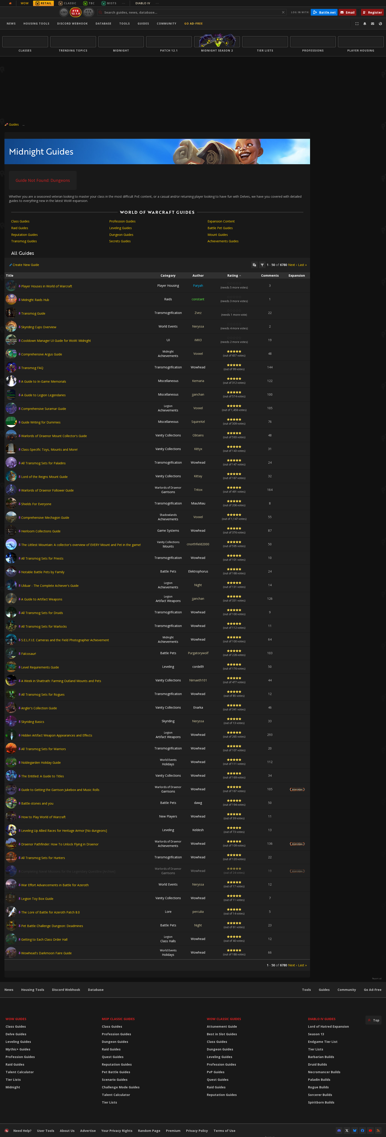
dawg (198, 803)
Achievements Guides (223, 241)
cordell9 (198, 666)
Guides (143, 23)
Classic (70, 3)
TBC (92, 3)
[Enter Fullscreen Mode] (357, 23)
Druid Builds (317, 1064)
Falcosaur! (28, 653)
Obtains (198, 435)
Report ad (377, 978)
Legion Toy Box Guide (37, 898)
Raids (168, 299)
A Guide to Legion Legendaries (43, 395)
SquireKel (198, 421)
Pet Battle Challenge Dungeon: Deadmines (52, 926)
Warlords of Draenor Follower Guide (47, 490)
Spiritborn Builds (321, 1102)
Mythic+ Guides (18, 1049)
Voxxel (198, 353)
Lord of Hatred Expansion (328, 1026)
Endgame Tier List (323, 1041)
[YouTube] (370, 1130)
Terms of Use (224, 1131)
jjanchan (198, 394)
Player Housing (168, 285)
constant (198, 299)
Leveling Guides (120, 228)
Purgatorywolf (198, 653)
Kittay (198, 476)
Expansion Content (221, 221)
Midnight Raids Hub (35, 300)
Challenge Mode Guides (121, 1087)
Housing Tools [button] (36, 23)
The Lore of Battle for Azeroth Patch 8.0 (50, 912)
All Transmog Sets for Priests (42, 558)
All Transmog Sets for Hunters (43, 858)
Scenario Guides (115, 1079)
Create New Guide (26, 265)
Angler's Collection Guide (39, 708)
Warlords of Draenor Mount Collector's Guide (54, 436)
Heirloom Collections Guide (41, 531)
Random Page (149, 1131)
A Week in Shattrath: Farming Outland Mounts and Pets (61, 681)
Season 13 (316, 1034)
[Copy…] (254, 264)
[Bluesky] (354, 1130)
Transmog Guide (33, 313)
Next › (292, 265)
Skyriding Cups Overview (38, 327)
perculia (198, 911)
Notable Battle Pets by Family (42, 572)
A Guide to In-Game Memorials (43, 381)
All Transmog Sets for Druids (42, 613)
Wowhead (198, 367)
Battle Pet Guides (220, 228)
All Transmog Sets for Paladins (43, 463)
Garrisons (168, 490)
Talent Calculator (20, 1072)
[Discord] (339, 1130)
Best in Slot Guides (222, 1034)
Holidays (168, 762)
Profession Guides (122, 221)
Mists (111, 3)
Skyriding (168, 721)
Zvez (198, 313)
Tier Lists (13, 1079)
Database (103, 23)
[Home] (29, 12)
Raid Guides (19, 228)
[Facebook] (362, 1130)
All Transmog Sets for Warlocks (44, 626)
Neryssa (198, 326)
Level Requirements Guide (40, 667)
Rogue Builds (318, 1087)
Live (64, 12)
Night (198, 585)
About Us (67, 1131)
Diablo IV (147, 3)
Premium (173, 1131)
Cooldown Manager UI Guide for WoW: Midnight (56, 340)
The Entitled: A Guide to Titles (42, 776)
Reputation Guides (24, 234)
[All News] (10, 3)
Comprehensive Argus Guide (41, 354)
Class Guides (20, 221)
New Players (168, 816)
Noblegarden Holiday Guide (41, 762)
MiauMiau (198, 503)
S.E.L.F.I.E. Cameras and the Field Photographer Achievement (65, 640)
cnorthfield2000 (198, 544)
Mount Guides (218, 234)
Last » (302, 265)
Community (166, 23)
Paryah (198, 285)
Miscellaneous (168, 381)
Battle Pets (168, 571)
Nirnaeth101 (198, 680)
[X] (347, 1130)
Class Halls (168, 939)
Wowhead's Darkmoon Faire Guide (46, 953)
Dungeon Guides (121, 234)
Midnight (13, 1087)
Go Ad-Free (193, 23)
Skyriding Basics (32, 722)
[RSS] (378, 1130)
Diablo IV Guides (322, 1019)
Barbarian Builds (321, 1057)
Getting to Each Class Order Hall (44, 939)
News (11, 23)
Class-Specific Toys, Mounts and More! (49, 449)
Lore (168, 911)
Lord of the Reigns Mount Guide (44, 477)
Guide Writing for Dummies (41, 422)
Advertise (88, 1131)
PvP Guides (215, 1072)
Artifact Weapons (168, 599)
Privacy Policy (197, 1131)
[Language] (380, 23)
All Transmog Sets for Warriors (43, 749)
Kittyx (198, 449)
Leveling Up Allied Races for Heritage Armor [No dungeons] (64, 830)
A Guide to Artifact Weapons (41, 599)
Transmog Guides (24, 241)
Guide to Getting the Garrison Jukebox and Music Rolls (60, 790)
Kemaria (198, 381)
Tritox (198, 490)
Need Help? (22, 1131)
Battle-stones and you (37, 803)
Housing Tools (32, 990)
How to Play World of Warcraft (43, 817)
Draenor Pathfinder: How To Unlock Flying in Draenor (60, 844)
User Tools (45, 1131)
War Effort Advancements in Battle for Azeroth (55, 885)
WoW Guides (16, 1019)
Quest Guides (113, 1057)
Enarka (198, 707)
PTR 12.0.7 (88, 12)
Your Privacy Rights (116, 1131)
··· (123, 3)
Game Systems (168, 530)
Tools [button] (124, 23)
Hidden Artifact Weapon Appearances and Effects (56, 735)
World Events (168, 326)
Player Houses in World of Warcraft (46, 286)
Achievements (168, 354)
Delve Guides (16, 1034)
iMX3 (198, 340)
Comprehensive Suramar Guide (43, 409)
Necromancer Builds (324, 1072)
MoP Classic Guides (118, 1019)
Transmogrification (168, 313)
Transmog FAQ (32, 368)
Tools (306, 990)
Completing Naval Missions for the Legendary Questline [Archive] (68, 871)
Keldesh (198, 830)
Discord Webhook (72, 23)
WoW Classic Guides (224, 1019)
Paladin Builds (319, 1079)
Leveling (168, 666)
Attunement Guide (222, 1026)
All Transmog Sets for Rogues (43, 694)
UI (168, 340)
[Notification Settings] (364, 23)
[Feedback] (372, 23)
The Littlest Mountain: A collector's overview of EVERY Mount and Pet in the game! (81, 545)
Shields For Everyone (36, 504)
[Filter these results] (262, 264)
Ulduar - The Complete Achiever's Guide (50, 585)
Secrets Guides (120, 241)
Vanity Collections (168, 435)
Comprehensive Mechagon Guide (45, 517)
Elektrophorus (198, 571)
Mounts (168, 544)
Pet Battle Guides (116, 1072)
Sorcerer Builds (320, 1095)
